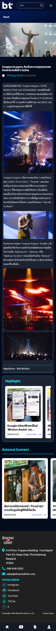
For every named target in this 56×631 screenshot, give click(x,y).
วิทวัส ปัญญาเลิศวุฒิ (15, 75)
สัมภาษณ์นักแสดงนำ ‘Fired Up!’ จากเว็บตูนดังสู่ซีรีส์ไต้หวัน (24, 508)
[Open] (51, 5)
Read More (31, 434)
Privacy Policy (48, 613)
